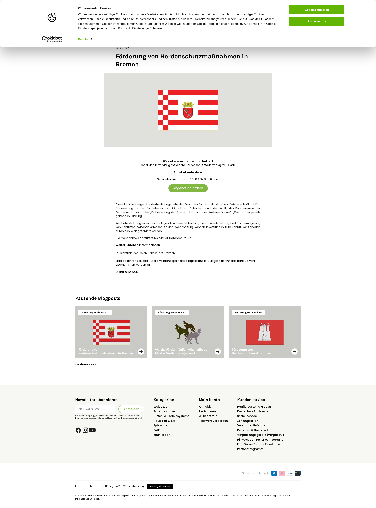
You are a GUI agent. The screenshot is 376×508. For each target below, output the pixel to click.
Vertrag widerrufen (160, 486)
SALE (157, 430)
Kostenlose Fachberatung (255, 411)
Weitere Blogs (87, 364)
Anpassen (314, 21)
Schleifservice (247, 416)
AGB (118, 486)
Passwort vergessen (213, 421)
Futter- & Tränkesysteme (171, 416)
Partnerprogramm (250, 449)
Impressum (81, 486)
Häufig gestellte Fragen (254, 407)
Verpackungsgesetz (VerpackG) (260, 435)
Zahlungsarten (247, 421)
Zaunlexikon (162, 435)
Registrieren (207, 411)
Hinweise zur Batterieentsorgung (260, 440)
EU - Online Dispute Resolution (258, 444)
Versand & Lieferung (251, 425)
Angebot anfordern (188, 188)
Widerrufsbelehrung (133, 486)
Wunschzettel (208, 416)
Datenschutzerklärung (131, 418)
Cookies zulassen (317, 9)
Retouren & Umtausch (253, 430)
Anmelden (131, 409)
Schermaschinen (165, 411)
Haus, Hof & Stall (165, 421)
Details (83, 39)
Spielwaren (161, 425)
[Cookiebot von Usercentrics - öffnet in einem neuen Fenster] (52, 39)
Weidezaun (161, 407)
